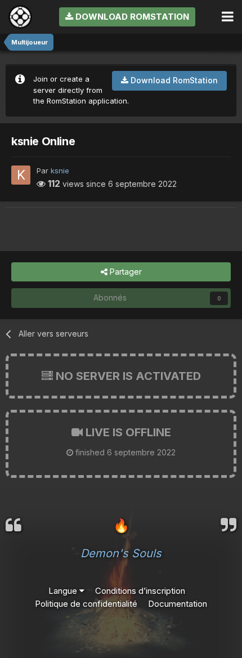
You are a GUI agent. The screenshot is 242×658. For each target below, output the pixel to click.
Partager (124, 271)
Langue (63, 590)
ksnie (60, 170)
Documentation (177, 603)
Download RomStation (131, 16)
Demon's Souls (121, 553)
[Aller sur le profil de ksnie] (20, 175)
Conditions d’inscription (140, 590)
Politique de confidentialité (86, 603)
